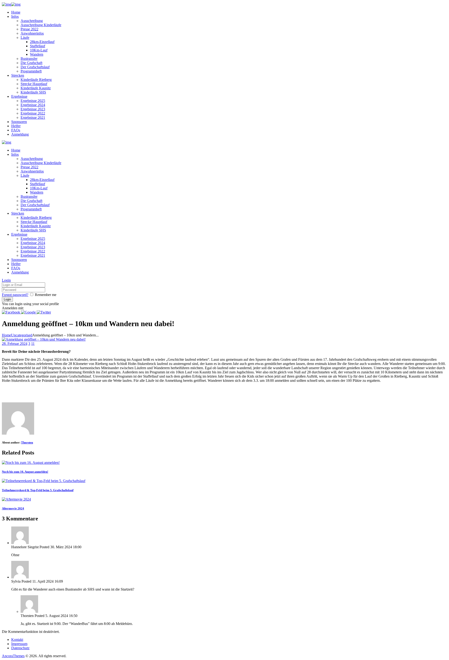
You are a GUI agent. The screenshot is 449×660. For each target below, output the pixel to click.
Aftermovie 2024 (13, 508)
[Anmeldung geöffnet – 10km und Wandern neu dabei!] (44, 339)
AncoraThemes (13, 656)
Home (6, 335)
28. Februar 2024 (14, 344)
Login (6, 280)
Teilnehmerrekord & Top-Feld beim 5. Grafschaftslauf (37, 490)
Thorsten (27, 442)
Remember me (45, 295)
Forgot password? (15, 295)
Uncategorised (21, 335)
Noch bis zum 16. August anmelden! (25, 471)
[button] (11, 312)
